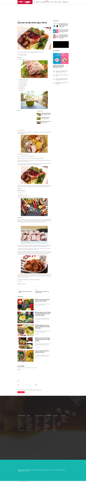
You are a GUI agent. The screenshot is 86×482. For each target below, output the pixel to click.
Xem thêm (37, 306)
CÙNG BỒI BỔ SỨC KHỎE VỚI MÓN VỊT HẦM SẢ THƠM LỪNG (46, 114)
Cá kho (54, 421)
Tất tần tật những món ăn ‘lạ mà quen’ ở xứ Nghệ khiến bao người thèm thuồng (42, 326)
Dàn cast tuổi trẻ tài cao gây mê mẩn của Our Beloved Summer (62, 83)
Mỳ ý (53, 418)
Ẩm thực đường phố (61, 469)
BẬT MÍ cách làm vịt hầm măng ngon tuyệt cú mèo (46, 122)
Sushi (53, 424)
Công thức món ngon (21, 470)
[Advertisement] (43, 12)
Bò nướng (54, 430)
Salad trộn (54, 417)
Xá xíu (36, 424)
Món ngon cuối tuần (28, 469)
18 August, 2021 (37, 302)
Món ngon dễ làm (21, 469)
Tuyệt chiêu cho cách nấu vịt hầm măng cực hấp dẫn (45, 118)
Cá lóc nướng (20, 424)
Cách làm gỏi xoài (29, 427)
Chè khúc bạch (37, 421)
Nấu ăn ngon (48, 469)
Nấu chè (19, 421)
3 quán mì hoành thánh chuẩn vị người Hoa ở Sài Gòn (42, 351)
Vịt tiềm (19, 54)
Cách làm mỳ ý (29, 417)
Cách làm (38, 469)
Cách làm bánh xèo (29, 425)
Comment (19, 369)
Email (18, 384)
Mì (18, 417)
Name (18, 380)
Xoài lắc (45, 417)
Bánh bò (36, 430)
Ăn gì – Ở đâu (43, 469)
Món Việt (19, 299)
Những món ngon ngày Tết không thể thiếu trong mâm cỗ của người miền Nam (42, 339)
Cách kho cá (54, 427)
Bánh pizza (37, 417)
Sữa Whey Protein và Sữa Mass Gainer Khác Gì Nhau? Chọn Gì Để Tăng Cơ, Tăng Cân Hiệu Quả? (63, 25)
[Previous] (43, 126)
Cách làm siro (29, 430)
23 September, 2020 (44, 115)
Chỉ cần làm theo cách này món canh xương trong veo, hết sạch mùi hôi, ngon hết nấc (62, 79)
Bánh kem (36, 418)
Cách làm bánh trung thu (65, 417)
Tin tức (56, 469)
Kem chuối (45, 424)
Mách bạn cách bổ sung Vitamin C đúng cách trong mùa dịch (42, 300)
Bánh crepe (45, 430)
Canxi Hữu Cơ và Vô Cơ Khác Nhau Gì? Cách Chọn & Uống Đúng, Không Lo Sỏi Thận (63, 30)
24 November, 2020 (37, 353)
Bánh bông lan (46, 427)
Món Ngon (34, 469)
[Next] (44, 126)
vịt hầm (21, 281)
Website (36, 384)
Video (53, 469)
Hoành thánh (37, 428)
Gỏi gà (36, 425)
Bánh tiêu (45, 428)
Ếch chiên (19, 427)
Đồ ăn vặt (27, 470)
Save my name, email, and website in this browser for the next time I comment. (29, 389)
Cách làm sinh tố (29, 428)
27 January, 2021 (37, 342)
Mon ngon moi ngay (21, 430)
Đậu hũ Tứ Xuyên (37, 427)
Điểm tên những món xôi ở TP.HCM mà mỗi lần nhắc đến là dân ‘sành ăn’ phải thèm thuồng (43, 314)
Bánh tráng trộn (46, 421)
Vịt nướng (54, 425)
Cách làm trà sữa (29, 421)
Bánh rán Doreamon (47, 425)
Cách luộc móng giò (29, 424)
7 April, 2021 (37, 316)
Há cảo (19, 428)
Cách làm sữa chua (29, 418)
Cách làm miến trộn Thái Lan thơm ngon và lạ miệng (62, 75)
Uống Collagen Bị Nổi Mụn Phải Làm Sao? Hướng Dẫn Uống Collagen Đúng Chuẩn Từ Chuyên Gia (63, 36)
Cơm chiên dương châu (21, 425)
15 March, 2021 (37, 329)
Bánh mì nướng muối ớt (47, 418)
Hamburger (19, 418)
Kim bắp (54, 428)
